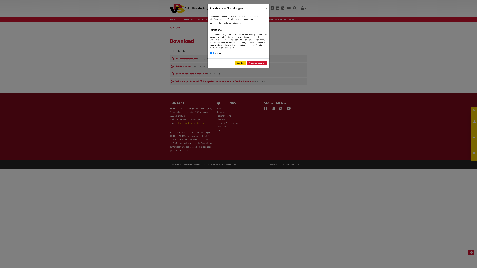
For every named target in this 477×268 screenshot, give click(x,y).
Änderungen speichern (257, 63)
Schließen (240, 63)
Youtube (218, 53)
